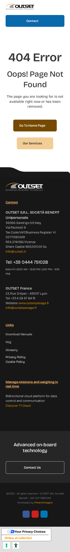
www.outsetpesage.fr (33, 303)
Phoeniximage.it (43, 502)
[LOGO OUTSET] (20, 5)
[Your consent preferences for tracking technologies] (6, 545)
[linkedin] (44, 514)
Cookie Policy (15, 362)
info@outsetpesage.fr (21, 308)
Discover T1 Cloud (18, 406)
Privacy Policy (16, 357)
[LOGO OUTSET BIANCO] (24, 184)
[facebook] (26, 514)
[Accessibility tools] (15, 545)
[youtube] (35, 514)
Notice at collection (18, 538)
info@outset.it (16, 252)
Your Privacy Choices (30, 531)
